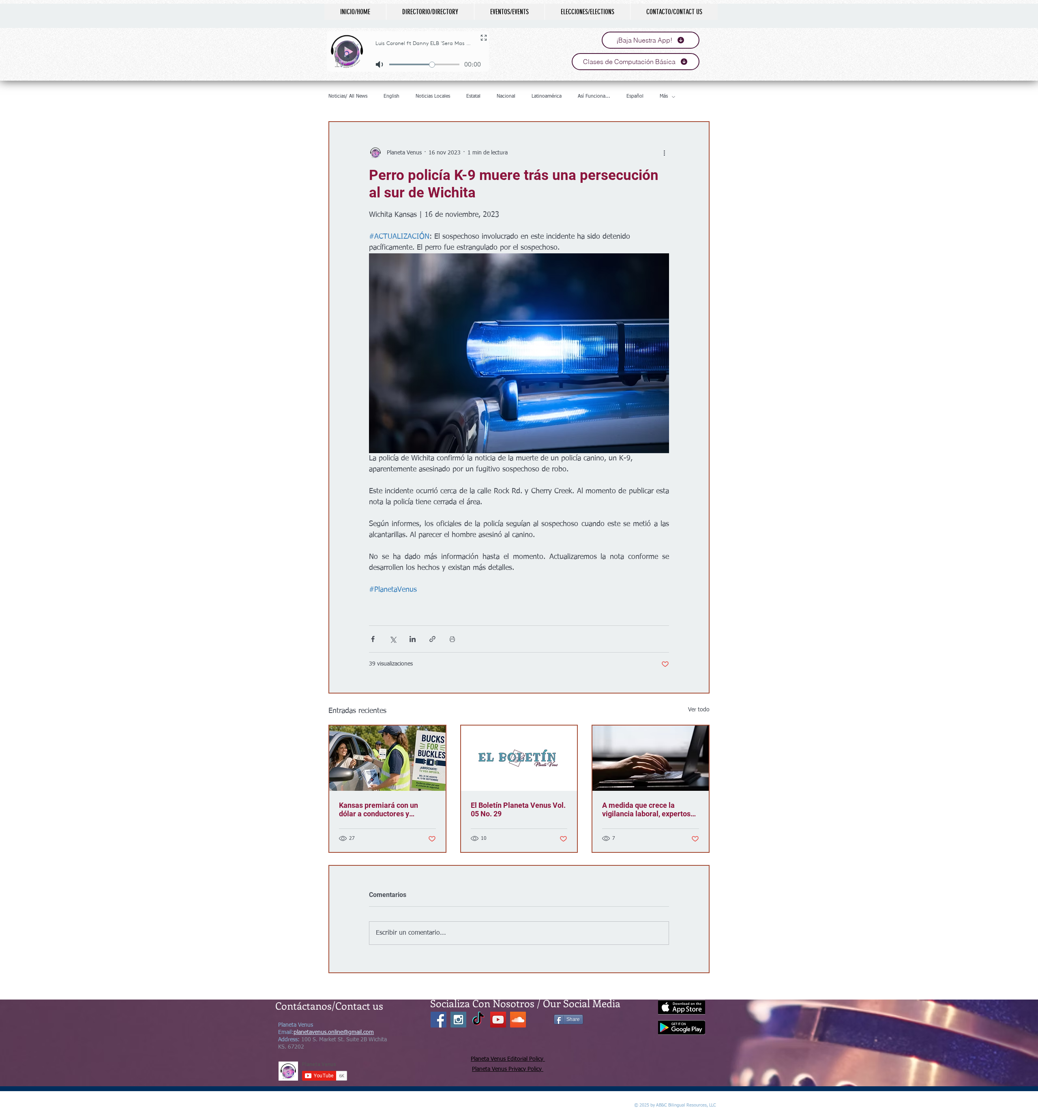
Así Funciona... (594, 96)
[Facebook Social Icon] (438, 1020)
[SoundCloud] (518, 1020)
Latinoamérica (547, 96)
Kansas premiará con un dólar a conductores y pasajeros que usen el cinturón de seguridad (378, 809)
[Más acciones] (664, 153)
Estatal (473, 96)
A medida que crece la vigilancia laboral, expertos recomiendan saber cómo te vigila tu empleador (648, 809)
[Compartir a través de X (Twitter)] (393, 639)
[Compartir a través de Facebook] (373, 639)
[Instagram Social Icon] (458, 1020)
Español (634, 96)
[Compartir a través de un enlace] (432, 639)
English (391, 96)
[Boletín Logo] (519, 758)
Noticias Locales (433, 96)
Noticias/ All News (347, 96)
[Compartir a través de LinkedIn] (412, 639)
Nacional (506, 96)
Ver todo (699, 710)
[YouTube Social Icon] (498, 1020)
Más (664, 96)
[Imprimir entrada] (452, 639)
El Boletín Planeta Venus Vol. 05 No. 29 (518, 809)
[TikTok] (478, 1020)
